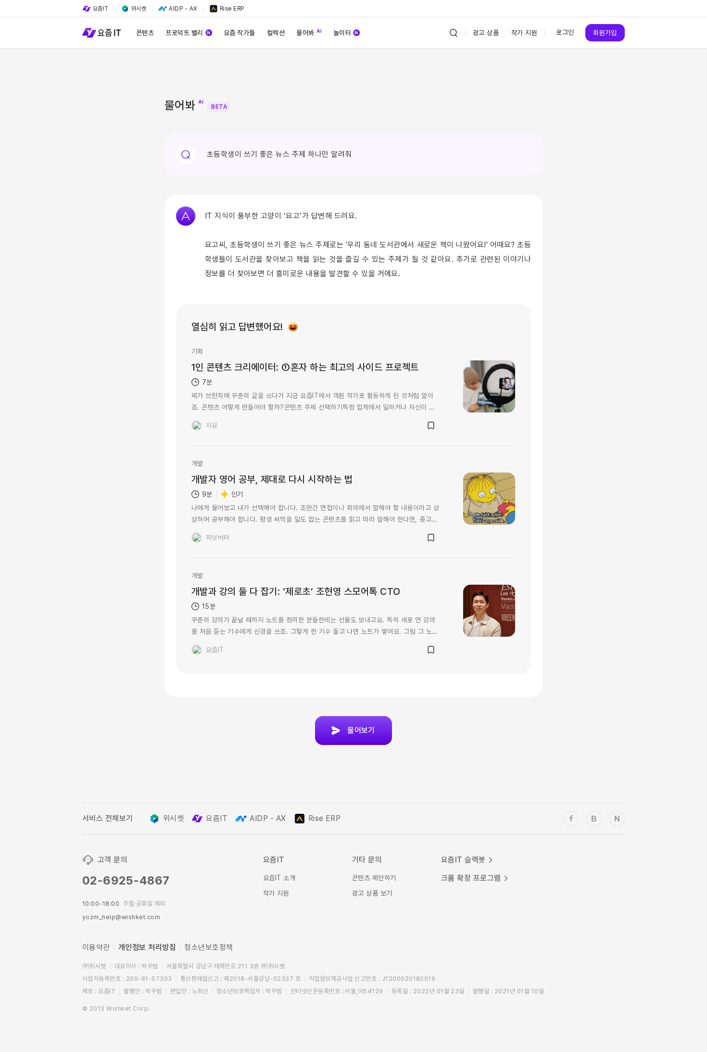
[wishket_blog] (594, 818)
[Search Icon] (453, 32)
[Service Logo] (101, 32)
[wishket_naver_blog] (617, 818)
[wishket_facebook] (571, 818)
